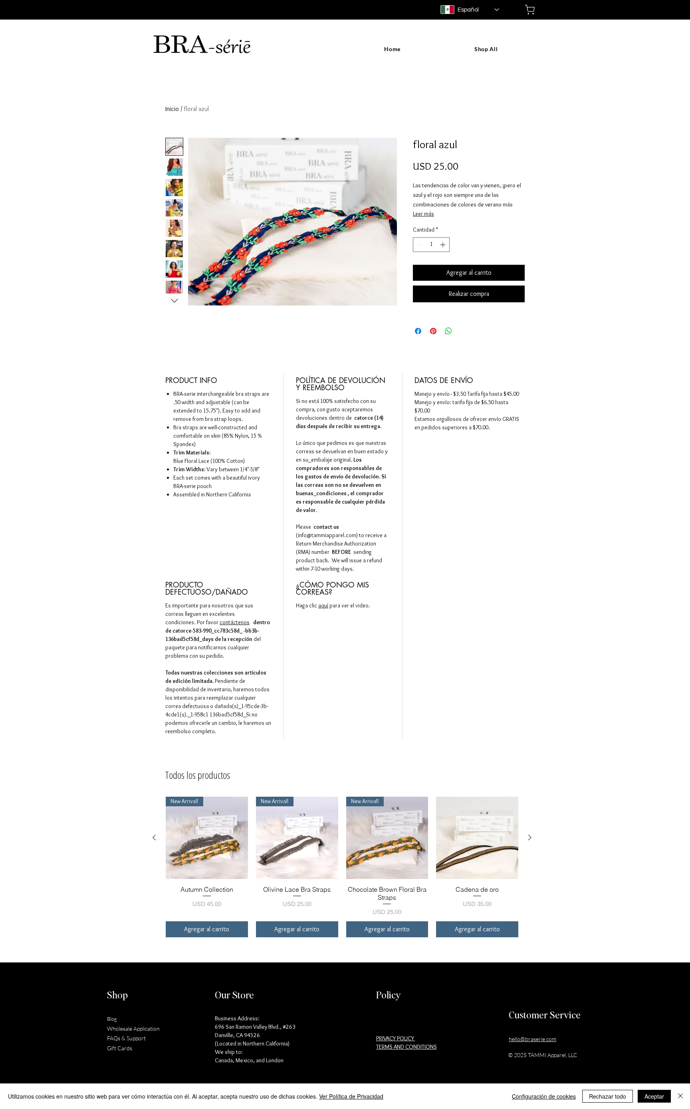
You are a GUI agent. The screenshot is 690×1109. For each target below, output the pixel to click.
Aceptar (654, 1096)
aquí (323, 605)
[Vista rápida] (477, 838)
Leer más (423, 213)
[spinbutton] (431, 245)
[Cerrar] (680, 1096)
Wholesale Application (133, 1028)
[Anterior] (154, 837)
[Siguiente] (530, 837)
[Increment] (443, 245)
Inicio (172, 109)
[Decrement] (419, 245)
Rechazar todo (607, 1096)
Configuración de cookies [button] (544, 1096)
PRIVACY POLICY (395, 1038)
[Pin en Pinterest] (433, 331)
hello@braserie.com (532, 1039)
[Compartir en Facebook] (418, 331)
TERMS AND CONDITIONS (406, 1046)
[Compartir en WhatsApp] (448, 331)
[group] (342, 867)
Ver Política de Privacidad (351, 1096)
